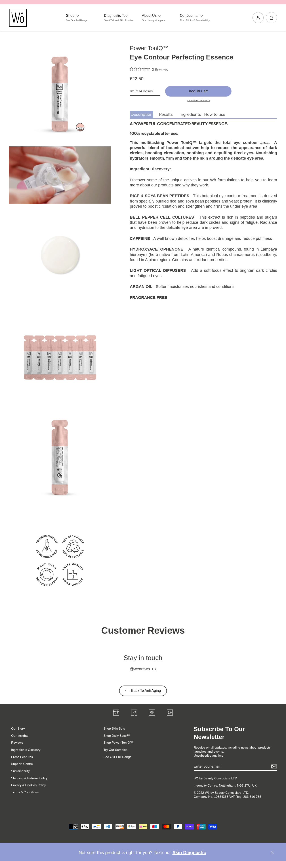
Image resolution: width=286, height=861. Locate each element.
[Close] (272, 853)
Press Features (22, 757)
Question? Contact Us (198, 100)
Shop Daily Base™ (116, 735)
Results (166, 114)
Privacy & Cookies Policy (28, 785)
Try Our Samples (115, 749)
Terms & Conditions (25, 792)
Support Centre (22, 764)
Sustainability (20, 771)
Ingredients (190, 114)
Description (142, 114)
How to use (214, 114)
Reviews (17, 742)
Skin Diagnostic (189, 852)
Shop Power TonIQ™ (118, 742)
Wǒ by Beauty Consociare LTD (215, 778)
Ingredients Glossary (25, 749)
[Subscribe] (273, 766)
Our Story (18, 728)
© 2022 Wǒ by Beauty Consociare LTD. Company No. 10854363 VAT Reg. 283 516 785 (227, 794)
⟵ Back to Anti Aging (143, 690)
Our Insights (19, 735)
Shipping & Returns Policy (29, 778)
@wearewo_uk (143, 669)
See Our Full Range (117, 757)
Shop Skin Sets (114, 728)
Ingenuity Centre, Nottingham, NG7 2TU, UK (225, 785)
